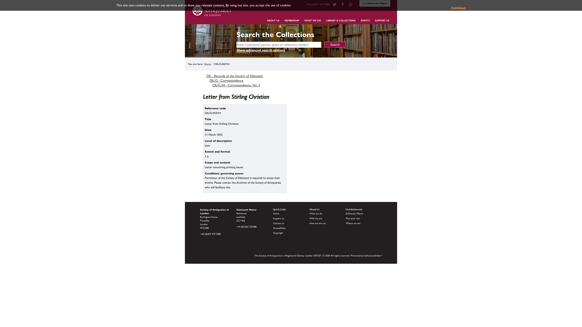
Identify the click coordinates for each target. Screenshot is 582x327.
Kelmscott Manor (354, 213)
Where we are (353, 223)
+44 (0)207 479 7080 (210, 234)
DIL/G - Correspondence (226, 80)
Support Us (382, 20)
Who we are (315, 218)
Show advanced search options (261, 50)
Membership (291, 20)
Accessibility (279, 228)
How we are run (317, 223)
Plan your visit (353, 218)
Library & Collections (341, 20)
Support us (278, 218)
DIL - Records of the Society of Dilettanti (234, 76)
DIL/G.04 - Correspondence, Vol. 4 (236, 85)
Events (365, 20)
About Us (273, 20)
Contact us (278, 223)
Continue (458, 8)
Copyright (278, 232)
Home (207, 64)
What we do (312, 20)
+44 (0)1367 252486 (247, 226)
